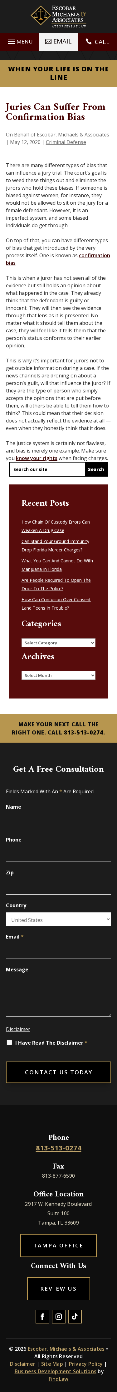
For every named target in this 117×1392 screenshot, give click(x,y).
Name (13, 806)
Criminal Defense (66, 142)
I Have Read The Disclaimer (51, 1043)
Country (16, 905)
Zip (10, 872)
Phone (14, 839)
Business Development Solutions (56, 1371)
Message (17, 969)
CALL (102, 42)
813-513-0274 (83, 732)
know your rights (36, 458)
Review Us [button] (58, 1288)
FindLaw (59, 1378)
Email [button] (62, 41)
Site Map (52, 1363)
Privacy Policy (86, 1363)
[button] (19, 41)
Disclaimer (18, 1029)
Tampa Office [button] (58, 1245)
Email (15, 936)
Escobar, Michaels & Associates (73, 134)
